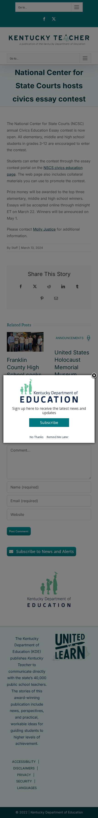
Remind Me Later (57, 437)
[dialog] (49, 409)
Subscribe (49, 422)
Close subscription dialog (94, 375)
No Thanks (36, 437)
